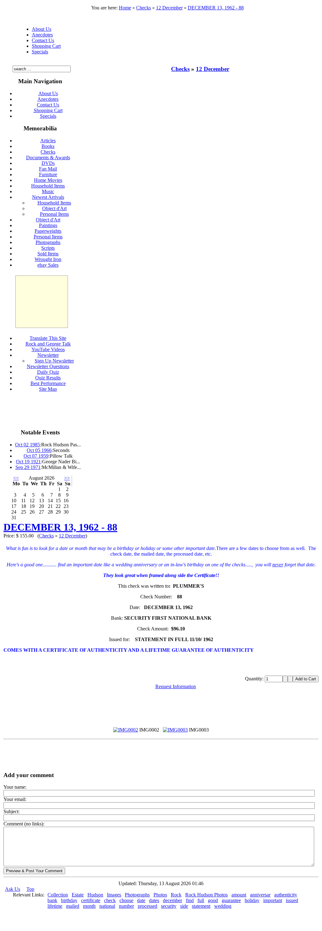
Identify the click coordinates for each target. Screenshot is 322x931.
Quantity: (255, 678)
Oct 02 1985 (27, 444)
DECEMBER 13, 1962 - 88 (216, 7)
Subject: (11, 811)
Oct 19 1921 (28, 461)
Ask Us (12, 889)
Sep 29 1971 (28, 467)
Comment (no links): (23, 823)
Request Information (175, 686)
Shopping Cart (46, 46)
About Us (41, 29)
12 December (169, 7)
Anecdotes (42, 34)
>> (67, 478)
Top (30, 889)
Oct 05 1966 (39, 450)
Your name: (14, 787)
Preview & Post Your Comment (34, 870)
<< (16, 478)
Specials (40, 51)
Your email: (14, 799)
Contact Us (43, 40)
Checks (143, 7)
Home (125, 7)
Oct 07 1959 (36, 456)
